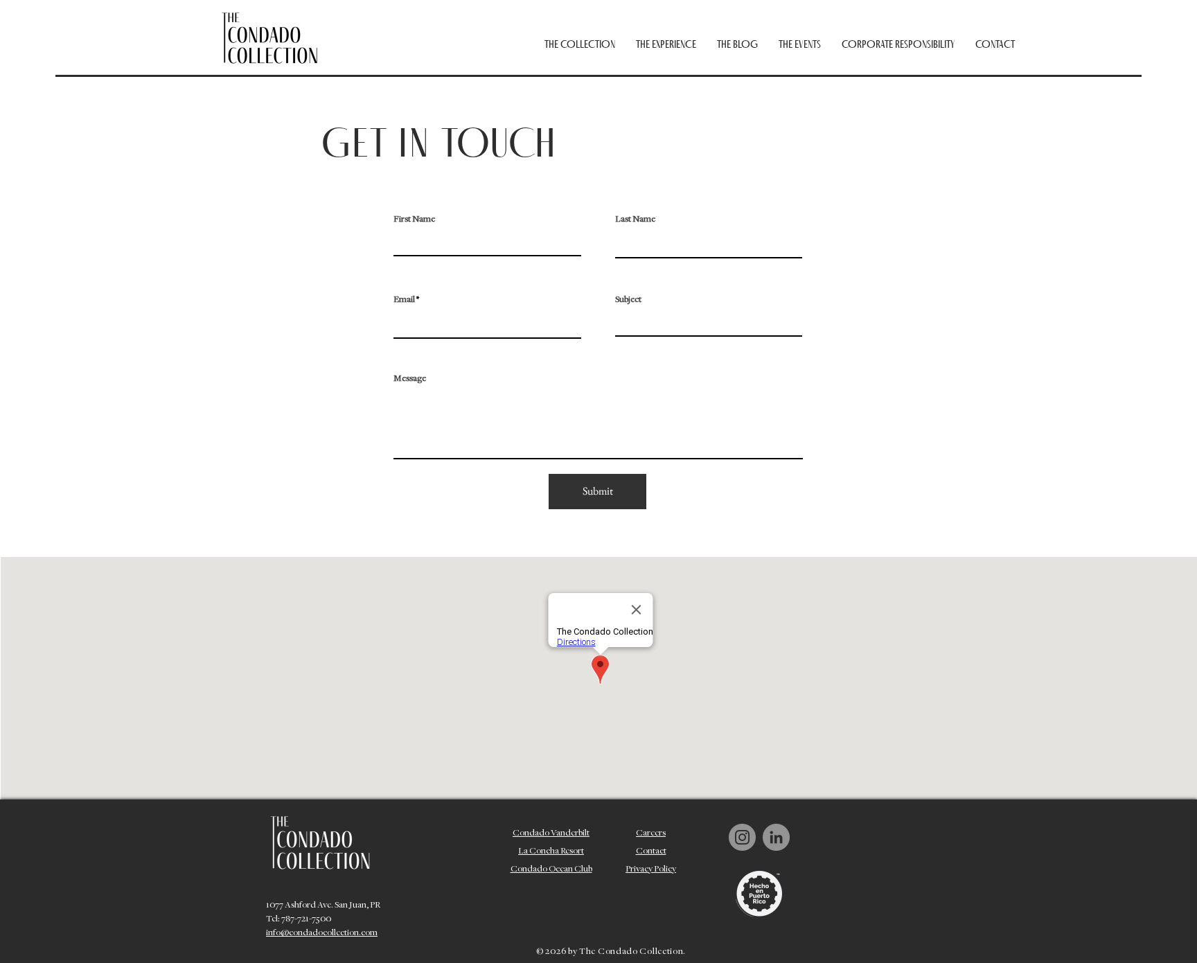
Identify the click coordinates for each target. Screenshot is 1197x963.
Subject (628, 300)
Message (409, 379)
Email (404, 300)
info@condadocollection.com (322, 933)
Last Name (635, 219)
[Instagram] (742, 837)
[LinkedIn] (776, 837)
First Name (414, 219)
